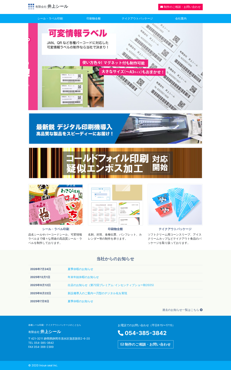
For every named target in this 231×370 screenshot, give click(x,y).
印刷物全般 (94, 18)
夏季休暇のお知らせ (80, 269)
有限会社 (51, 6)
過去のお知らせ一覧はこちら (181, 309)
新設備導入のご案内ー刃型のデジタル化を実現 (97, 293)
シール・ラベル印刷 (50, 18)
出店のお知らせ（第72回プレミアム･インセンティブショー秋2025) (111, 285)
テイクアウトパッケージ (137, 18)
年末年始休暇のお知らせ (83, 277)
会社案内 (181, 18)
